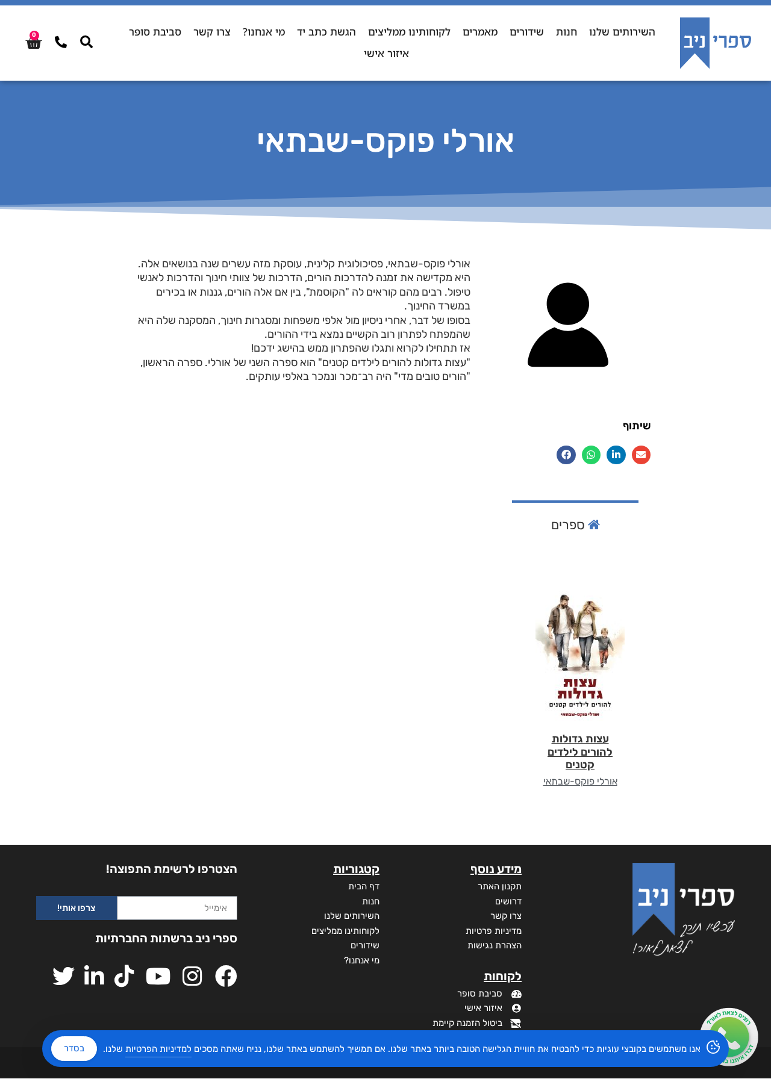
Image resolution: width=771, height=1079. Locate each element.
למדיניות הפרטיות (158, 1048)
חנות (566, 32)
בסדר (74, 1048)
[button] (641, 455)
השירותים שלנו (622, 32)
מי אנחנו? (264, 32)
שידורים (527, 32)
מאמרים (480, 32)
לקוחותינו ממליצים (409, 32)
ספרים (569, 524)
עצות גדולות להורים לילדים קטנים (580, 751)
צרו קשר (212, 32)
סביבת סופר (155, 32)
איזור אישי (386, 53)
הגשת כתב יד (326, 32)
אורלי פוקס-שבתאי (580, 781)
